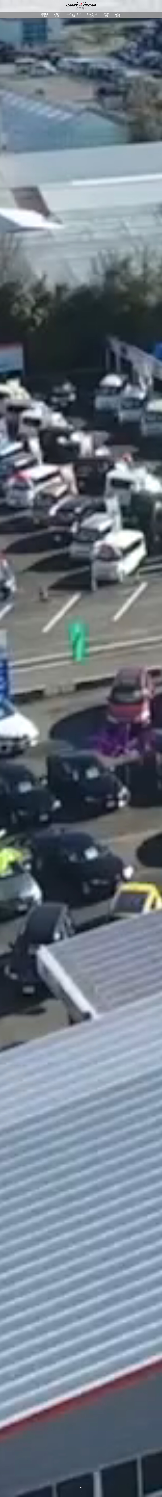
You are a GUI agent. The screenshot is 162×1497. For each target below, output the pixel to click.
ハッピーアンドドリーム (81, 5)
